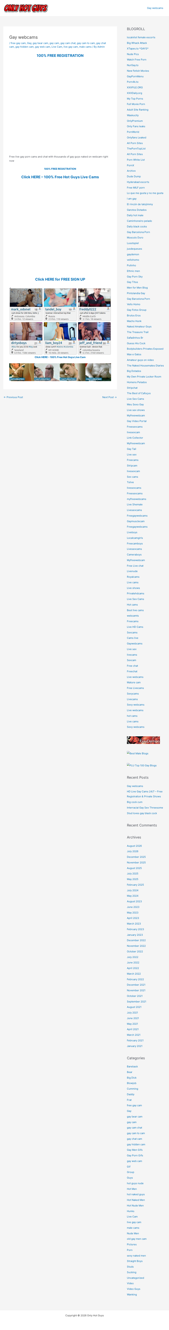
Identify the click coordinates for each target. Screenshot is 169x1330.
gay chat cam (134, 1138)
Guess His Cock (136, 343)
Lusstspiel (133, 243)
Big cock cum (134, 802)
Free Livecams (135, 688)
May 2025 (132, 879)
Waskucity (133, 115)
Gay (29, 43)
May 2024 (132, 895)
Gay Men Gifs (135, 1149)
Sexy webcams (135, 704)
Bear (129, 1072)
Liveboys (132, 532)
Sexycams (133, 693)
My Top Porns (135, 98)
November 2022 (136, 945)
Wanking (132, 1294)
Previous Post (13, 397)
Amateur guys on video (140, 359)
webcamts (133, 615)
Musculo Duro (135, 237)
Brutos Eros (134, 315)
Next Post (109, 397)
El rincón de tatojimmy (140, 204)
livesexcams (134, 487)
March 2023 (134, 923)
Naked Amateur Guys (139, 326)
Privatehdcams (135, 593)
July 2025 (132, 873)
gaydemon (133, 254)
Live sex (131, 454)
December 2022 (136, 940)
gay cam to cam (86, 43)
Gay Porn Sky (135, 276)
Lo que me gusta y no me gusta (145, 193)
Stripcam (132, 465)
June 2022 (133, 962)
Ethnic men (133, 271)
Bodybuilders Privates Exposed (145, 348)
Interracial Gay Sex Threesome (145, 807)
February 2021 (135, 1040)
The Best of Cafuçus (139, 393)
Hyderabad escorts (138, 182)
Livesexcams (134, 510)
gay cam (54, 43)
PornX (130, 165)
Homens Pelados (137, 382)
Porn (130, 1250)
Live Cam (56, 46)
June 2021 (133, 1018)
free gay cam (18, 43)
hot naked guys (136, 1194)
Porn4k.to (132, 81)
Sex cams (132, 476)
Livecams (132, 699)
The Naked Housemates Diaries (145, 365)
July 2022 (132, 957)
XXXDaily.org (134, 93)
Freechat (132, 671)
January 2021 (134, 1046)
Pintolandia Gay (136, 293)
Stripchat (132, 387)
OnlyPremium (135, 120)
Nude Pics (133, 54)
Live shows (133, 588)
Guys (130, 1177)
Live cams (132, 582)
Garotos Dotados (137, 209)
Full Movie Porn (136, 104)
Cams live (132, 637)
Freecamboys (135, 543)
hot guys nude (135, 1183)
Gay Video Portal (137, 421)
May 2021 (132, 1023)
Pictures (132, 1244)
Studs (130, 1266)
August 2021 (134, 1007)
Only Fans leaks (136, 126)
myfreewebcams (136, 499)
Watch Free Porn (136, 59)
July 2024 (132, 890)
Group (130, 1172)
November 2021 (136, 990)
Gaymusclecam (136, 521)
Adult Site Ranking (137, 109)
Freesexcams (135, 426)
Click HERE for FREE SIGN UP (60, 279)
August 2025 (134, 868)
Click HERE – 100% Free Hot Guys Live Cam (60, 357)
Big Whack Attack (137, 42)
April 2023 (133, 918)
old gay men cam (137, 1238)
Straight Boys (135, 1261)
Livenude (132, 571)
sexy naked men (136, 1255)
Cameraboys (134, 554)
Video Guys (133, 1288)
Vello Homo (133, 304)
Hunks (130, 1211)
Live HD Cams (135, 626)
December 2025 (136, 856)
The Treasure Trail (138, 332)
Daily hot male (135, 215)
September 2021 (136, 1001)
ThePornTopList (136, 148)
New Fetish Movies (138, 70)
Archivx (131, 170)
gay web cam (42, 46)
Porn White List (136, 159)
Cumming (132, 1088)
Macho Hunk (134, 321)
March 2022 (134, 973)
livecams (132, 654)
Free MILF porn (136, 187)
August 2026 (134, 845)
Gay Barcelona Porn (138, 232)
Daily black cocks (137, 226)
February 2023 (135, 929)
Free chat (132, 665)
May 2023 (132, 912)
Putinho (131, 265)
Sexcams (132, 632)
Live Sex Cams (135, 398)
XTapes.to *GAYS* (138, 48)
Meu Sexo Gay (135, 404)
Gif (128, 1166)
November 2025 (136, 862)
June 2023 (133, 907)
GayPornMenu (135, 76)
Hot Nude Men (135, 1205)
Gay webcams (155, 8)
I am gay (131, 198)
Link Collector (135, 437)
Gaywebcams (134, 643)
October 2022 (135, 951)
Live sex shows (136, 410)
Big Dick (131, 1077)
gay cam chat (68, 43)
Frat (129, 1099)
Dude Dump (134, 176)
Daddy (130, 1094)
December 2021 (136, 984)
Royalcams (133, 576)
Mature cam (134, 682)
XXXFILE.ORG (135, 87)
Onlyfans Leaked (136, 137)
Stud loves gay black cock (142, 813)
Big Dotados (134, 371)
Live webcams (135, 677)
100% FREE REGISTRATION (60, 55)
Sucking (131, 1272)
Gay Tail (131, 448)
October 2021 (135, 995)
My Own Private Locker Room (144, 376)
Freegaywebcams (137, 515)
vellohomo (133, 259)
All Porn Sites (135, 143)
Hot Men (132, 1188)
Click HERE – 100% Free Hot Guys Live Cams (60, 177)
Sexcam (131, 660)
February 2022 (135, 979)
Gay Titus (132, 282)
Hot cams (132, 604)
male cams (85, 46)
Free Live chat (135, 565)
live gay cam (71, 46)
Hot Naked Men (136, 1199)
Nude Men (133, 1233)
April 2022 (133, 968)
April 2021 (133, 1029)
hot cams (132, 715)
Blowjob (131, 1083)
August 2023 (134, 901)
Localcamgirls (135, 537)
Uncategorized (135, 1277)
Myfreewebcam (136, 415)
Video (130, 1283)
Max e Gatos (134, 354)
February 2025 (135, 884)
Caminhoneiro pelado (139, 220)
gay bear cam (40, 43)
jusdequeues (134, 248)
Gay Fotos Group (136, 309)
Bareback (132, 1066)
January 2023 (135, 934)
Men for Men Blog (137, 287)
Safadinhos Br (135, 337)
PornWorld (133, 131)
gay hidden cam (24, 46)
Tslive (130, 482)
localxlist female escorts (141, 37)
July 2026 (132, 851)
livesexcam (133, 432)
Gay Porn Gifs (135, 1155)
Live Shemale (135, 504)
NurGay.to (132, 65)
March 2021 (133, 1034)
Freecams (132, 460)
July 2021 (132, 1012)
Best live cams (135, 610)
